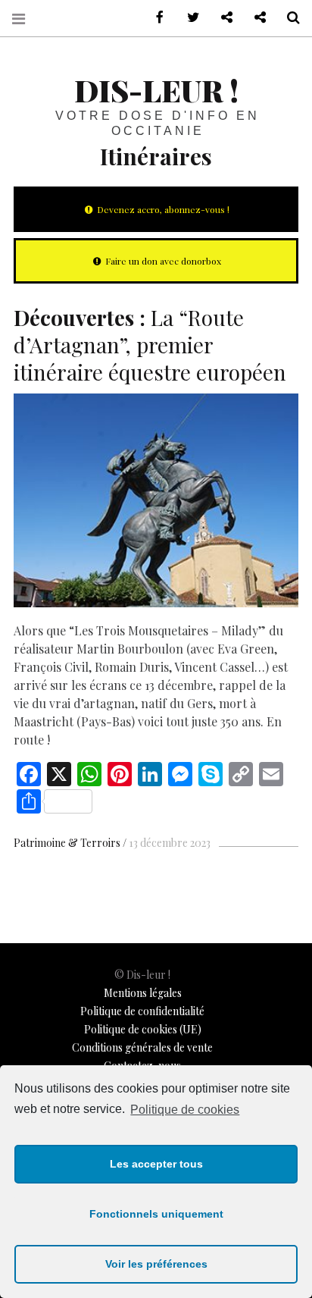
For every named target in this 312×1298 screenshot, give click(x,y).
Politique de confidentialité (142, 1011)
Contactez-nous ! (221, 18)
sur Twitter (188, 18)
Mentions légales (143, 993)
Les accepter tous (156, 1164)
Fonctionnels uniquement (156, 1214)
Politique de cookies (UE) (142, 1029)
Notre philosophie (254, 18)
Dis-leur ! (156, 90)
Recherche (288, 18)
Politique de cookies (184, 1109)
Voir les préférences (156, 1264)
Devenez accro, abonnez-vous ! (162, 209)
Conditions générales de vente (142, 1047)
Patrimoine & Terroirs (67, 843)
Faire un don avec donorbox (162, 261)
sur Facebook (154, 18)
